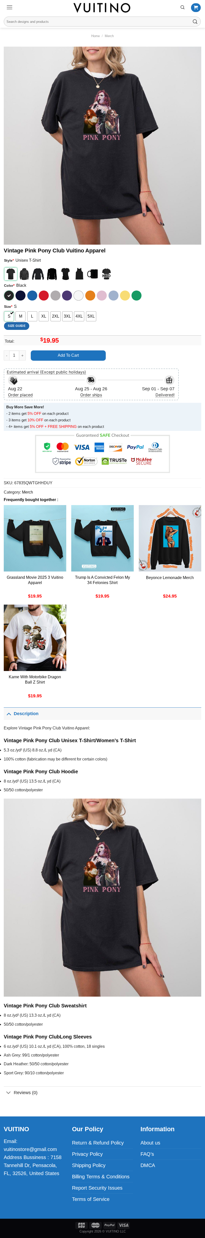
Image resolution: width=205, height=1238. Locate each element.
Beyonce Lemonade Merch (170, 578)
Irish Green (137, 296)
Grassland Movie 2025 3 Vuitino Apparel (35, 580)
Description (26, 713)
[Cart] (196, 7)
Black (9, 296)
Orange (90, 296)
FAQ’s (147, 1154)
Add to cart (68, 355)
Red (44, 296)
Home (95, 36)
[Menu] (10, 7)
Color (9, 285)
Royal (32, 296)
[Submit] (195, 21)
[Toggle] (9, 713)
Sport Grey (55, 296)
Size (8, 307)
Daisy (125, 296)
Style (9, 260)
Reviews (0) (26, 1092)
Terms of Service (91, 1199)
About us (150, 1143)
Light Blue (113, 296)
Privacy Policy (87, 1154)
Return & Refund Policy (98, 1143)
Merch (109, 36)
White (79, 296)
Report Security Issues (97, 1188)
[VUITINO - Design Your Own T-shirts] (103, 7)
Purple (67, 296)
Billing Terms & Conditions (101, 1176)
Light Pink (102, 296)
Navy (21, 296)
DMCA (147, 1165)
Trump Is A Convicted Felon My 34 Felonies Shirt (102, 580)
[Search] (182, 7)
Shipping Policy (89, 1165)
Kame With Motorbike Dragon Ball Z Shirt (35, 679)
